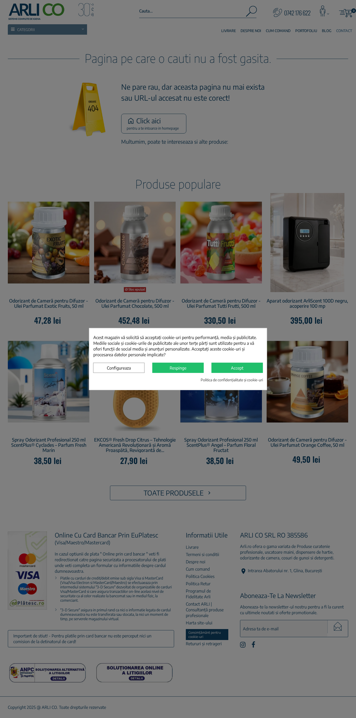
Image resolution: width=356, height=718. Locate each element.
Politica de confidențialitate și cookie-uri (232, 380)
